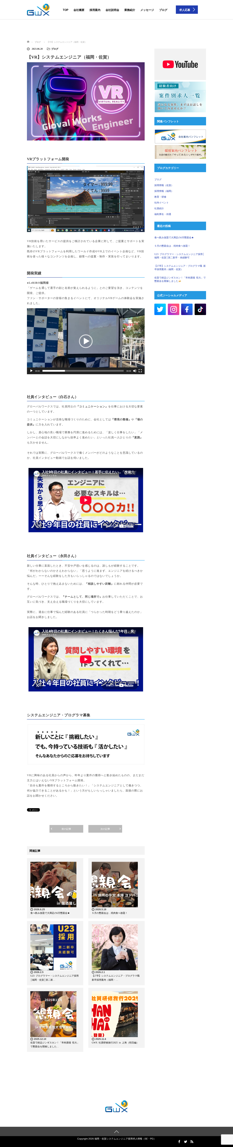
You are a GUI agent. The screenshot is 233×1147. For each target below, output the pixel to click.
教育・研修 (160, 196)
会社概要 (79, 10)
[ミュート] (134, 371)
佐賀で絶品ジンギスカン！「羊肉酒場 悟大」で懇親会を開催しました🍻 (180, 279)
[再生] (31, 371)
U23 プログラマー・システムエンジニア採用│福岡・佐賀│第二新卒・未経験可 (179, 256)
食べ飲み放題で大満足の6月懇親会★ (50, 913)
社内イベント (161, 202)
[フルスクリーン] (140, 371)
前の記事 (66, 829)
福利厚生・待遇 (162, 214)
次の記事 (105, 829)
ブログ (163, 10)
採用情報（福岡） (163, 191)
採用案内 (95, 10)
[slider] (83, 371)
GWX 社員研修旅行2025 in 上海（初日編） (115, 1042)
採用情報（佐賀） (163, 185)
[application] (86, 341)
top (65, 10)
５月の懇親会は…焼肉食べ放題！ (110, 913)
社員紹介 (159, 208)
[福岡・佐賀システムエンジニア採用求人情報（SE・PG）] (38, 10)
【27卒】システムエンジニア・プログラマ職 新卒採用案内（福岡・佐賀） (180, 267)
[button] (86, 341)
